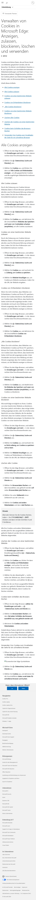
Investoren (5, 867)
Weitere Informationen (7, 750)
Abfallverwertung (6, 746)
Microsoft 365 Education (8, 768)
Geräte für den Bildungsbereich (10, 762)
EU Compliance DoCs (26, 893)
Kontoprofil (5, 730)
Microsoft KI (5, 791)
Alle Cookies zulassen (11, 91)
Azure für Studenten (7, 781)
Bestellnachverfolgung (7, 743)
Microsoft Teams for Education (9, 765)
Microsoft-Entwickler (7, 822)
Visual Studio (5, 845)
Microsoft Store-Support (8, 737)
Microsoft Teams (6, 810)
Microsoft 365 (5, 715)
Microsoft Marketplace (7, 835)
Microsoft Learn (6, 826)
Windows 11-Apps (6, 721)
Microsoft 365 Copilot (7, 807)
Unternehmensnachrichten (8, 861)
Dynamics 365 (5, 800)
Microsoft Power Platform (8, 839)
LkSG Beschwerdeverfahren (9, 870)
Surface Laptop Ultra (7, 705)
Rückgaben (5, 740)
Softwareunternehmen (7, 842)
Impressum (24, 887)
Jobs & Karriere (6, 854)
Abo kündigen (17, 887)
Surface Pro (5, 698)
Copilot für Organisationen (8, 708)
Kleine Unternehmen (7, 813)
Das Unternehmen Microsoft (9, 857)
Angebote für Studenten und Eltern (10, 778)
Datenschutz (5, 890)
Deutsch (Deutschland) (10, 876)
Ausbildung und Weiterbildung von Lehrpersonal (14, 775)
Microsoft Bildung (6, 759)
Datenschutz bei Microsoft (8, 864)
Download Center (6, 733)
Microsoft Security (6, 794)
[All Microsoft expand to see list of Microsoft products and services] (2, 2)
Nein (23, 688)
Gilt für (5, 56)
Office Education (6, 772)
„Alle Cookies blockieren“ (13, 107)
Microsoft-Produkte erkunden (9, 718)
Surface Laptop (6, 702)
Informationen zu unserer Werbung (10, 893)
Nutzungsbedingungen (15, 890)
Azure (3, 797)
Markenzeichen (25, 890)
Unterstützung (6, 7)
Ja (12, 688)
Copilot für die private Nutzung (9, 711)
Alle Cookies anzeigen (12, 87)
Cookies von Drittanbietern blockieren (17, 102)
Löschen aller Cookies (11, 117)
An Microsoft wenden (7, 887)
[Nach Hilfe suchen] (7, 2)
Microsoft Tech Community (8, 832)
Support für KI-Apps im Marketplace (11, 829)
